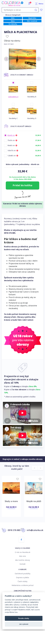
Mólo (13, 18)
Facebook (21, 539)
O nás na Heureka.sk (22, 552)
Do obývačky (13, 24)
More (13, 21)
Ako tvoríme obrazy (22, 560)
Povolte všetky (23, 618)
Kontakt (23, 564)
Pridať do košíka (22, 185)
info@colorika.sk (35, 530)
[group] (22, 59)
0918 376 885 (9, 233)
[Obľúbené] (41, 10)
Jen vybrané (23, 624)
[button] (6, 59)
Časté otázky (22, 581)
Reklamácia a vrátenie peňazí (22, 585)
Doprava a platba (22, 577)
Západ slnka (32, 18)
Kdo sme (22, 556)
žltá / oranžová (32, 21)
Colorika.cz (12, 3)
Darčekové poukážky (22, 573)
